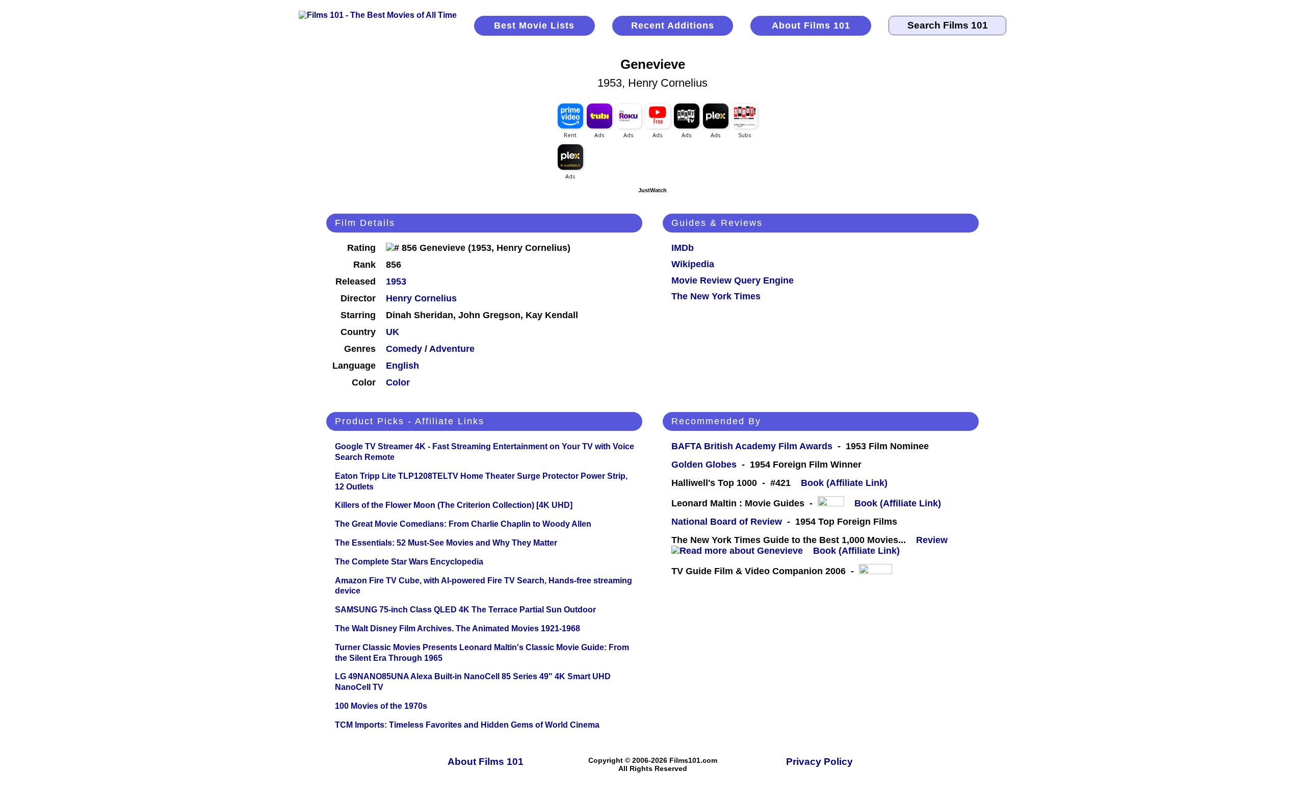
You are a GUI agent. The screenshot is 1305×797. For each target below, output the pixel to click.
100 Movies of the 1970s (381, 706)
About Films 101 (811, 25)
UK (392, 332)
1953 (396, 281)
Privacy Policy (819, 761)
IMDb (682, 248)
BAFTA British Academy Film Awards (751, 446)
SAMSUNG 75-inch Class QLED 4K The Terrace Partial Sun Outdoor (465, 609)
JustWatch (652, 190)
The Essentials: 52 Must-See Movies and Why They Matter (446, 542)
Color (398, 382)
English (402, 366)
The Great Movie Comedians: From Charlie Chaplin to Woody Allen (463, 524)
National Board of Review (726, 522)
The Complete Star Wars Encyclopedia (409, 561)
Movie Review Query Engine (732, 280)
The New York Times (716, 296)
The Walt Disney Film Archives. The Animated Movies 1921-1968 (457, 628)
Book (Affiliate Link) (844, 483)
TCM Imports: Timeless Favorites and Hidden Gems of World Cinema (467, 725)
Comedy (404, 349)
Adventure (452, 349)
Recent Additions (672, 25)
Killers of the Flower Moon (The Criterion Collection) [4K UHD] (453, 505)
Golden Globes (704, 464)
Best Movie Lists (534, 25)
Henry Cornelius (421, 298)
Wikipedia (692, 264)
